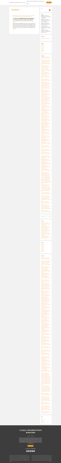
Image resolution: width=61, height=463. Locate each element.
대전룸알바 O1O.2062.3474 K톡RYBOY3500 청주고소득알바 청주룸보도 (45, 153)
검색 (41, 8)
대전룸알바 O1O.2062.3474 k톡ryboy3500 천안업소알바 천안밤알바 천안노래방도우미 (46, 27)
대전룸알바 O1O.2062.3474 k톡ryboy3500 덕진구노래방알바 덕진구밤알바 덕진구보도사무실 (45, 31)
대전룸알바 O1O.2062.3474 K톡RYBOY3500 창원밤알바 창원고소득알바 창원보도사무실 (45, 140)
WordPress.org (43, 422)
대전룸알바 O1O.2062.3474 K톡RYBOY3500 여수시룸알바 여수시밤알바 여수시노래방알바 (45, 120)
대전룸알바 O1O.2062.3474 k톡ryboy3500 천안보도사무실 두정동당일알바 (45, 143)
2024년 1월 (42, 50)
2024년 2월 (42, 49)
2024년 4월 (42, 246)
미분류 (42, 200)
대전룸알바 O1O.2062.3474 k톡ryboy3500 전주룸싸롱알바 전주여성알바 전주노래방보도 (45, 130)
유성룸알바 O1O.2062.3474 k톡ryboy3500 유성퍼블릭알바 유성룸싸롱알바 (45, 208)
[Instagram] (30, 451)
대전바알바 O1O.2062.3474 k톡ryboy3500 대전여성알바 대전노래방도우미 (45, 170)
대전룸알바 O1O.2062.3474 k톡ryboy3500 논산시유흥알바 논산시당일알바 (45, 76)
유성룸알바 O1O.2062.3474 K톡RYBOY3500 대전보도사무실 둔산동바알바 (45, 202)
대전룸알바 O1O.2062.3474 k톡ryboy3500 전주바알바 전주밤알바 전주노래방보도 (46, 133)
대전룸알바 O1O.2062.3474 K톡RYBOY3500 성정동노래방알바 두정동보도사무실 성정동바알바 (45, 20)
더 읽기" (14, 30)
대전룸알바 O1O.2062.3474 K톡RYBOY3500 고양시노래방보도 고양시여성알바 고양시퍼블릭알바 (45, 66)
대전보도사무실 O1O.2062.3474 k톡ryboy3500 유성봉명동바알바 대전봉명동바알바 (45, 182)
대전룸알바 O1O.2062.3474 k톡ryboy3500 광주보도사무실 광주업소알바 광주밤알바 (45, 70)
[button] (49, 2)
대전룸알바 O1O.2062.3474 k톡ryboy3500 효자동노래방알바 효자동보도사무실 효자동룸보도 (45, 166)
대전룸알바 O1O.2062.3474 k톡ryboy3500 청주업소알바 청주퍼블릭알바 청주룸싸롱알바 (45, 16)
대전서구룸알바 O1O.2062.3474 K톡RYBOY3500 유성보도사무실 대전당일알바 (45, 190)
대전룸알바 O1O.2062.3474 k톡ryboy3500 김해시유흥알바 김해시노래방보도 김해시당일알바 (45, 73)
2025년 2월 (42, 44)
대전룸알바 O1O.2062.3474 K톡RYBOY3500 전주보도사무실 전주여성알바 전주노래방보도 (45, 137)
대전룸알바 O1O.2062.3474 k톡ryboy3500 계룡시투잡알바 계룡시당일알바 (45, 63)
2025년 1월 (42, 45)
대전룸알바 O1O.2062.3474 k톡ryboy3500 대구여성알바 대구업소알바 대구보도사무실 (45, 80)
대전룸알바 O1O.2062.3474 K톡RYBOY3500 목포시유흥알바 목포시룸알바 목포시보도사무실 (45, 100)
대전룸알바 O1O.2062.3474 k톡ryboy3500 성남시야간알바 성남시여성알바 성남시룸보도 (23, 19)
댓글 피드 (42, 421)
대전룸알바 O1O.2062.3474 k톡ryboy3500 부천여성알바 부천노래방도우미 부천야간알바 (45, 103)
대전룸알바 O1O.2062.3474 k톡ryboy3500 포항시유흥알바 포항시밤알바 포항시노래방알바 (45, 163)
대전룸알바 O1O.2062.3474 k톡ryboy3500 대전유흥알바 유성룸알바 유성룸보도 (46, 88)
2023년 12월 (42, 51)
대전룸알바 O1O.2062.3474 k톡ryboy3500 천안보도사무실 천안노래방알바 (45, 147)
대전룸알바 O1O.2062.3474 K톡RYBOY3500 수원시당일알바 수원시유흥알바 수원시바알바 (45, 113)
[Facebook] (27, 451)
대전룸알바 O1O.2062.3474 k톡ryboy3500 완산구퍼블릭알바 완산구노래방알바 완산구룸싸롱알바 (45, 123)
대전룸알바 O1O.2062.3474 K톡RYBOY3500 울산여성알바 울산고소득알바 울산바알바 (45, 127)
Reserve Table (30, 445)
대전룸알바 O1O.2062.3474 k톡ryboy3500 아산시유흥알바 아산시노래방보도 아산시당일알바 (45, 117)
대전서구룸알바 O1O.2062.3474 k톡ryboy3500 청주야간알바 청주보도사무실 (45, 193)
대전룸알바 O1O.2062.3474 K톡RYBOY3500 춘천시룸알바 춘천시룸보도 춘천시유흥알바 (45, 160)
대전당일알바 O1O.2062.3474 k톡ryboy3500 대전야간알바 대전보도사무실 (45, 58)
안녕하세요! (42, 38)
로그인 (42, 418)
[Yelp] (34, 451)
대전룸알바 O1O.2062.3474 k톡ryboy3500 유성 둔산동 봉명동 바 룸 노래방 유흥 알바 (35, 2)
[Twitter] (28, 451)
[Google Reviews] (32, 451)
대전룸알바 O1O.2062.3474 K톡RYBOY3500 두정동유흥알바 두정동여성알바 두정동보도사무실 (45, 24)
